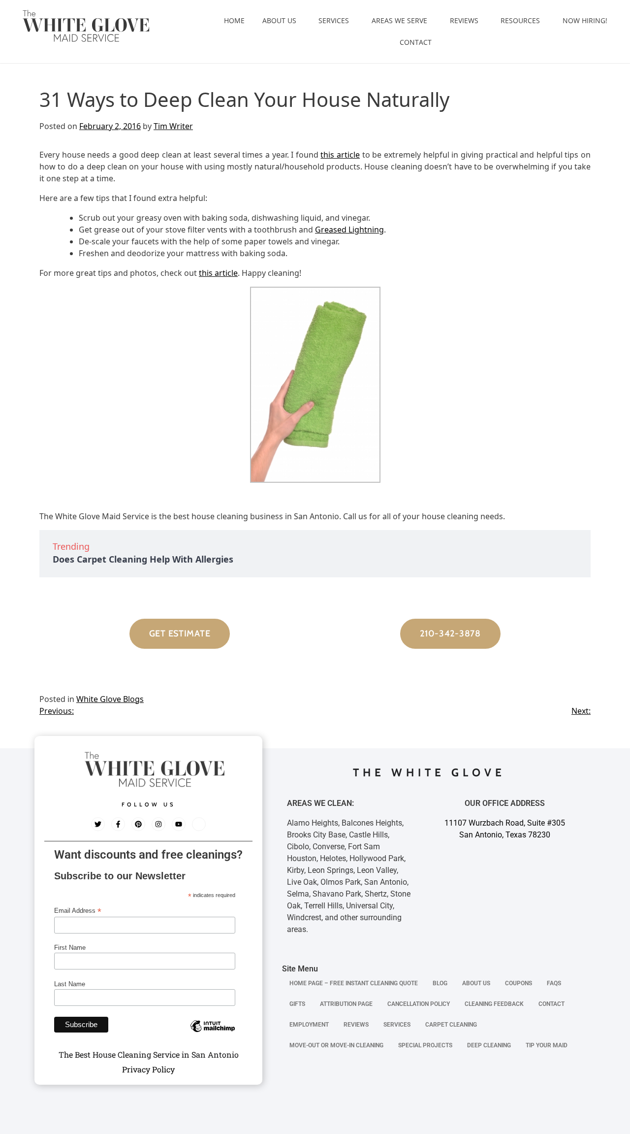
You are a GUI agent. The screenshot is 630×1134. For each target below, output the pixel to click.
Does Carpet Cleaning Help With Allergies (143, 559)
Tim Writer (173, 126)
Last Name (69, 984)
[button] (281, 21)
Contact (416, 42)
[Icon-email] (199, 824)
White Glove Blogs (110, 699)
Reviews (464, 20)
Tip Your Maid (546, 1045)
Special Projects (425, 1045)
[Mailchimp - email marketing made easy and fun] (212, 1033)
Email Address (77, 910)
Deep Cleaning (489, 1045)
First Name (70, 947)
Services (333, 20)
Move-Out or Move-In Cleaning (336, 1045)
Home (234, 20)
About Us (279, 20)
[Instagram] (158, 824)
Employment (309, 1024)
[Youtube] (179, 824)
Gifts (297, 1004)
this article (340, 154)
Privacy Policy (148, 1069)
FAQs (554, 983)
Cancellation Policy (418, 1004)
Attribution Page (346, 1004)
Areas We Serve (399, 20)
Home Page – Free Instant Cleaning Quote (353, 983)
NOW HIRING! (585, 20)
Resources (520, 20)
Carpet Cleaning (451, 1024)
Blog (440, 983)
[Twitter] (98, 824)
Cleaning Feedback (494, 1004)
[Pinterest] (138, 824)
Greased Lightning (349, 229)
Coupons (518, 983)
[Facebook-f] (118, 824)
